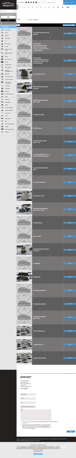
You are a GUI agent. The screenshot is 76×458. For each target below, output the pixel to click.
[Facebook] (26, 2)
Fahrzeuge (7, 91)
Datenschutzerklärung (54, 421)
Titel (22, 402)
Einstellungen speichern (8, 23)
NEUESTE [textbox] (64, 25)
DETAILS (69, 33)
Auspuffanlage (7, 102)
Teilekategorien (5, 26)
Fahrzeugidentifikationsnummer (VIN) (27, 406)
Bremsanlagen (7, 88)
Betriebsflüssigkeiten (9, 110)
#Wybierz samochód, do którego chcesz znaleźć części (8, 14)
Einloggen (48, 2)
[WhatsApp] (28, 2)
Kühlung (6, 56)
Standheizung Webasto (9, 94)
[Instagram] (33, 2)
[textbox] (8, 17)
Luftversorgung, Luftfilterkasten (8, 83)
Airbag (6, 115)
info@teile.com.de (45, 426)
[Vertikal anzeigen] (73, 25)
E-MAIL (22, 398)
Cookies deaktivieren (38, 451)
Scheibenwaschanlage (9, 107)
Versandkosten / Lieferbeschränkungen (69, 373)
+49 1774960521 (24, 388)
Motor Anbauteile (8, 67)
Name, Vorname (24, 394)
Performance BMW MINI (9, 129)
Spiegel (6, 96)
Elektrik (6, 32)
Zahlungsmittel (32, 440)
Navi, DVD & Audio (8, 59)
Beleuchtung (7, 73)
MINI (68, 7)
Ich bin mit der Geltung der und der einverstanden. (40, 422)
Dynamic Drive (7, 113)
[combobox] (43, 2)
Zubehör (6, 104)
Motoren (6, 62)
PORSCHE (7, 132)
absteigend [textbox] (69, 25)
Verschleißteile (7, 30)
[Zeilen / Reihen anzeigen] (74, 25)
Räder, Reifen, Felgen (8, 76)
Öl (5, 41)
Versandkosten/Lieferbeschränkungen (23, 440)
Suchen (14, 11)
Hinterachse (7, 99)
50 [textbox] (17, 25)
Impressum (38, 440)
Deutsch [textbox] (43, 2)
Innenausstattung (8, 64)
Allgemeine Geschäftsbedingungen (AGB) (39, 421)
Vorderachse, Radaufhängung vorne (9, 71)
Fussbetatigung (8, 118)
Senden (70, 431)
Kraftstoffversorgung (9, 79)
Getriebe (6, 46)
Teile (23, 425)
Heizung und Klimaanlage (9, 123)
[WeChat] (31, 2)
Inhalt (22, 409)
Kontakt (39, 2)
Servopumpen (7, 38)
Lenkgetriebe (7, 85)
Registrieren (53, 2)
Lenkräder (7, 35)
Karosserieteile (7, 43)
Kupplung (6, 126)
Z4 (58, 7)
